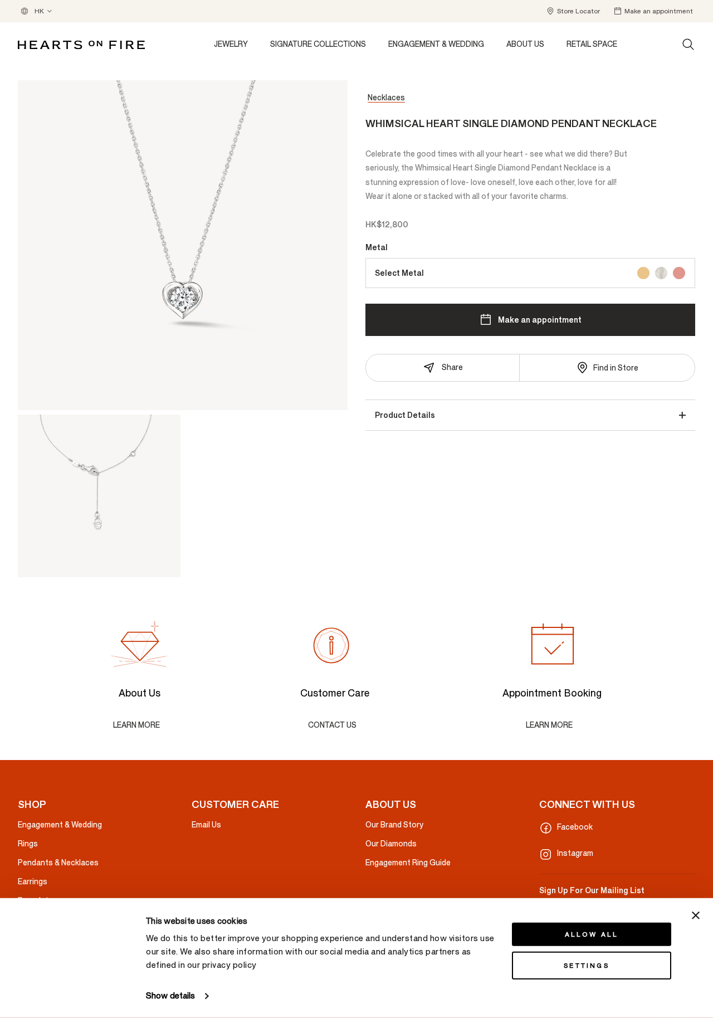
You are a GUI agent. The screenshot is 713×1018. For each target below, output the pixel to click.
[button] (573, 11)
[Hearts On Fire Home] (81, 44)
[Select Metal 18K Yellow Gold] (643, 273)
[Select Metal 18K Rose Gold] (679, 273)
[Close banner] (696, 915)
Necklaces (386, 97)
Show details (170, 996)
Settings (586, 965)
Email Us (206, 825)
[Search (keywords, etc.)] (688, 44)
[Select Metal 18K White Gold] (661, 273)
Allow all (592, 934)
